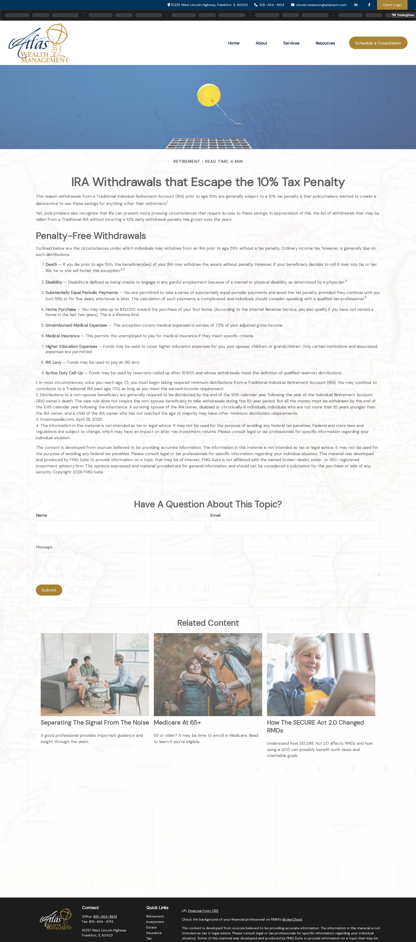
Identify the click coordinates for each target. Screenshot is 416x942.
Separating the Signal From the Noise (95, 722)
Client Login (392, 5)
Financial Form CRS (203, 911)
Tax (149, 938)
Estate (151, 927)
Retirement (155, 916)
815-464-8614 (105, 916)
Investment (155, 922)
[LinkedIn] (356, 5)
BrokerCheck (292, 919)
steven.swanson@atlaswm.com (321, 5)
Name (41, 515)
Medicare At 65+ (177, 722)
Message (44, 547)
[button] (233, 43)
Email (215, 515)
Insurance (154, 933)
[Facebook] (369, 5)
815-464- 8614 (272, 5)
